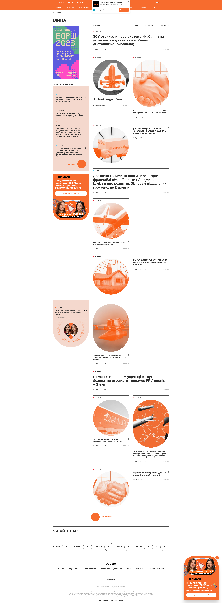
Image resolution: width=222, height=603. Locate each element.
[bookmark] (85, 97)
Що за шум (62, 125)
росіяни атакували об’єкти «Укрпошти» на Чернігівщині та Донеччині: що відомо (149, 130)
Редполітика (73, 569)
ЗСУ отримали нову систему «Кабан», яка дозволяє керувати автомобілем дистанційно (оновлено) (128, 40)
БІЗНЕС (60, 94)
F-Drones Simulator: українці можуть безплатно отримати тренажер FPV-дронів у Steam (109, 357)
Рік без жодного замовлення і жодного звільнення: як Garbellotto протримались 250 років (69, 115)
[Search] (163, 2)
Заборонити (113, 10)
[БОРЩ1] (66, 52)
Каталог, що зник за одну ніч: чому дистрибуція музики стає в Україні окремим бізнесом (69, 99)
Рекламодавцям (90, 569)
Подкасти (61, 307)
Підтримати (59, 2)
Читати (70, 2)
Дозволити (123, 10)
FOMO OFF (61, 110)
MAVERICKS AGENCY (116, 600)
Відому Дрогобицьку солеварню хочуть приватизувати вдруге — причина (150, 262)
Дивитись (81, 2)
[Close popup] (217, 557)
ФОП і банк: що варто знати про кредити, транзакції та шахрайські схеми (68, 312)
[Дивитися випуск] (71, 209)
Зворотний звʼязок (157, 569)
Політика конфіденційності (111, 569)
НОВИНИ (98, 31)
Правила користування (135, 569)
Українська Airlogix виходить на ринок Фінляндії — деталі (149, 473)
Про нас (61, 569)
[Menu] (168, 3)
